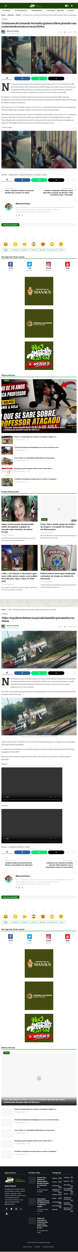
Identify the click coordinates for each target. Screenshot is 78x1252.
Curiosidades (57, 1202)
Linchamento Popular (16, 847)
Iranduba (37, 174)
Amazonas (57, 1186)
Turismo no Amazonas (68, 1199)
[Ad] (39, 291)
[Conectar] (71, 5)
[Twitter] (19, 215)
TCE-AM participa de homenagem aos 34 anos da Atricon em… (37, 447)
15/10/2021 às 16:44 (13, 628)
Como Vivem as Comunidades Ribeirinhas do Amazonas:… (35, 458)
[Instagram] (22, 215)
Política (57, 1194)
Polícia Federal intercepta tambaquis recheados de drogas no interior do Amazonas (57, 576)
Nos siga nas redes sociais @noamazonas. (14, 1202)
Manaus (57, 1178)
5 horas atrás (20, 482)
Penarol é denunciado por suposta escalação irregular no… (35, 437)
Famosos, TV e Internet (57, 1190)
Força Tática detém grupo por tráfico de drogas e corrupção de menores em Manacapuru (57, 526)
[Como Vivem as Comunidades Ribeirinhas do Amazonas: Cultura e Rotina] (7, 461)
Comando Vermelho (26, 174)
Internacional (57, 1206)
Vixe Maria (68, 1185)
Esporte (68, 1181)
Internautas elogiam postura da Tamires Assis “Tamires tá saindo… (43, 1202)
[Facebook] (16, 215)
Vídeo (44, 174)
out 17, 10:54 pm (8, 584)
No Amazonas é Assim (43, 1242)
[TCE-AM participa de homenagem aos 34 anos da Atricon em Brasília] (7, 450)
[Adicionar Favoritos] (74, 78)
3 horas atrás (20, 439)
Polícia (4, 19)
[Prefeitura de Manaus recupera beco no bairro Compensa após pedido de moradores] (7, 482)
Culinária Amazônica (68, 1204)
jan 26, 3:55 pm (8, 535)
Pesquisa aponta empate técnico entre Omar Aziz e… (33, 468)
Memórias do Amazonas (68, 1209)
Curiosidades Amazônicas (68, 1190)
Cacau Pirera (13, 174)
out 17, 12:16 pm (47, 582)
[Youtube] (7, 1213)
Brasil (57, 1198)
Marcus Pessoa (13, 31)
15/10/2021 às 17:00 (13, 33)
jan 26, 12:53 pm (47, 532)
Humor (68, 1194)
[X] (21, 1209)
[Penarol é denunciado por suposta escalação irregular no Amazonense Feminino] (7, 440)
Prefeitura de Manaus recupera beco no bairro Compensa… (35, 479)
